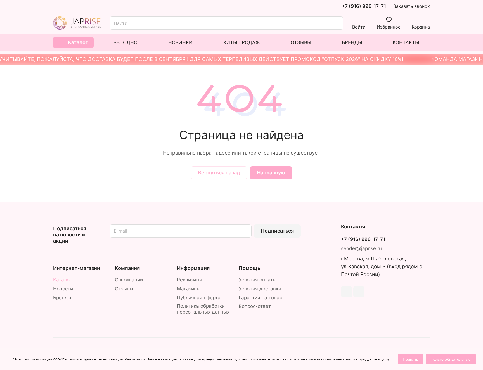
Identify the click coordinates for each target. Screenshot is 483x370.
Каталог (62, 280)
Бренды (62, 297)
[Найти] (336, 23)
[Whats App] (358, 291)
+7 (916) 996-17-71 (364, 6)
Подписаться (277, 231)
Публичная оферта (199, 297)
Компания (127, 268)
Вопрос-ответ (255, 306)
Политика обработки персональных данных (203, 309)
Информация (193, 268)
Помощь (249, 268)
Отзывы (124, 288)
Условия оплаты (257, 280)
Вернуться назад (219, 172)
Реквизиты (189, 280)
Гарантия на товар (260, 297)
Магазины (188, 288)
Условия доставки (260, 288)
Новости (63, 288)
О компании (129, 280)
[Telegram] (346, 291)
